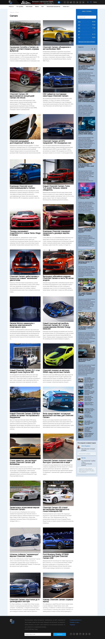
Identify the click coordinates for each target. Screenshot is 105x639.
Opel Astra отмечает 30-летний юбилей (85, 262)
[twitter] (71, 2)
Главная (12, 12)
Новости (11, 6)
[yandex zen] (80, 2)
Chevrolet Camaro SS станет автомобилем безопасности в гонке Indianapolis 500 (56, 509)
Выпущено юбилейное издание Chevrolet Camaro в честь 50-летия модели (58, 278)
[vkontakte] (83, 2)
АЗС (43, 6)
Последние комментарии (86, 443)
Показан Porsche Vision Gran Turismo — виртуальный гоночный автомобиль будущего (86, 230)
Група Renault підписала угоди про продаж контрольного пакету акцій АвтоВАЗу (86, 165)
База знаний (29, 6)
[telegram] (77, 2)
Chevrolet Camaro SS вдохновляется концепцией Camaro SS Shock (22, 96)
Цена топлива (86, 11)
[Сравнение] (87, 2)
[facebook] (65, 2)
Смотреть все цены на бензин (87, 41)
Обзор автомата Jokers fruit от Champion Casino (86, 198)
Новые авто (66, 6)
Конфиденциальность (76, 620)
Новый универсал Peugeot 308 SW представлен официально (85, 360)
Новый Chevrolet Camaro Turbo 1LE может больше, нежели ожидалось (56, 188)
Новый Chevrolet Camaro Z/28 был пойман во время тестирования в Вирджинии (25, 415)
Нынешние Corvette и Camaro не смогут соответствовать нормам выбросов (24, 49)
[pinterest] (74, 2)
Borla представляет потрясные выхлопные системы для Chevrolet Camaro (58, 415)
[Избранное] (90, 2)
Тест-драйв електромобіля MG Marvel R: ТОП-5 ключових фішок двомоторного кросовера (86, 67)
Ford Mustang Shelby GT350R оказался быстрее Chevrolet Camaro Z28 (56, 556)
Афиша (37, 6)
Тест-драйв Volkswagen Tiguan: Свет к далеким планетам (85, 294)
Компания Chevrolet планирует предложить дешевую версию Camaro (56, 233)
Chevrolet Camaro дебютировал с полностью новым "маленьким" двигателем (24, 278)
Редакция (72, 624)
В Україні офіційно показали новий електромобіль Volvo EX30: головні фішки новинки (86, 100)
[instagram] (68, 2)
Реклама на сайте (74, 622)
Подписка (59, 634)
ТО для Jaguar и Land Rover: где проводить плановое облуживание (86, 328)
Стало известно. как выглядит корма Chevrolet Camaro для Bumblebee (23, 462)
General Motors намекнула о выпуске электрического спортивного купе (22, 325)
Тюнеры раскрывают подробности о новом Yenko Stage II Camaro (25, 233)
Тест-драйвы (19, 6)
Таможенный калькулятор (53, 6)
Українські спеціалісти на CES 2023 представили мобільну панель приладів (85, 132)
